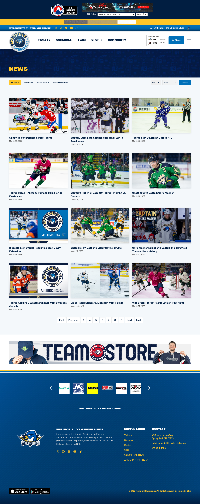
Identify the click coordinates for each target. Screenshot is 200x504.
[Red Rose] (121, 388)
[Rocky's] (107, 388)
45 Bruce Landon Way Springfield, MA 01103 (163, 437)
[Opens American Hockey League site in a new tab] (64, 10)
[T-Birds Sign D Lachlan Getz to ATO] (161, 115)
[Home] (19, 41)
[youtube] (71, 28)
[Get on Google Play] (40, 491)
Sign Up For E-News (134, 455)
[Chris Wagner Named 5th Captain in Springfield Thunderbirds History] (161, 225)
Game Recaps (43, 82)
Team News (28, 82)
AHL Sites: (92, 14)
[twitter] (56, 28)
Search (185, 82)
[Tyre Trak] (78, 388)
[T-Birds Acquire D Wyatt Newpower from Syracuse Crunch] (38, 280)
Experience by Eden (183, 491)
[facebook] (66, 28)
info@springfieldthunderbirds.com (169, 443)
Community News (60, 82)
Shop (95, 40)
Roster (127, 445)
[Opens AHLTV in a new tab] (117, 7)
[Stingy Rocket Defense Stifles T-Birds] (38, 115)
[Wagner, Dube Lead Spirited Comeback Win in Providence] (100, 115)
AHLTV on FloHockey (134, 460)
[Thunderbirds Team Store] (100, 352)
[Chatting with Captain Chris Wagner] (161, 170)
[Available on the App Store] (19, 491)
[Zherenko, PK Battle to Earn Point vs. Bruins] (100, 225)
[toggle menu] (189, 40)
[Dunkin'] (135, 388)
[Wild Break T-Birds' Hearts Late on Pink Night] (161, 280)
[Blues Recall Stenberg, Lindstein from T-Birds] (100, 280)
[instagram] (61, 28)
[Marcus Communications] (64, 388)
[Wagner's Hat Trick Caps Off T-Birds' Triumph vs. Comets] (100, 170)
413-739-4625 (159, 448)
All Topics (15, 82)
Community (117, 40)
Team (81, 40)
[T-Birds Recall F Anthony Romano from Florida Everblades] (38, 170)
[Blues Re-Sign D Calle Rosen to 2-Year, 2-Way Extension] (38, 225)
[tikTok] (76, 28)
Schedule (64, 40)
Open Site (141, 14)
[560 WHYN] (92, 388)
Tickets (44, 40)
